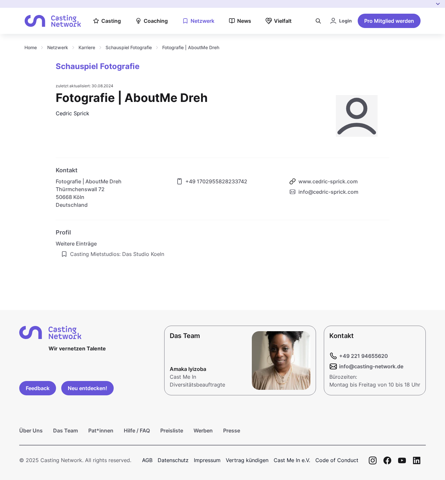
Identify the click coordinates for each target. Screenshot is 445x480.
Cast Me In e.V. (292, 460)
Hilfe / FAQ (137, 430)
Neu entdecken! (87, 388)
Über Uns (31, 430)
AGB (147, 460)
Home (30, 47)
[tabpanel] (222, 243)
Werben (203, 430)
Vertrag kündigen (247, 460)
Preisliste (171, 430)
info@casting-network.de (371, 366)
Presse (231, 430)
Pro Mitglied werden (389, 21)
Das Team (65, 430)
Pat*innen (100, 430)
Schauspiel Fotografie (129, 47)
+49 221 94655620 (363, 356)
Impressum (207, 460)
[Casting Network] (52, 21)
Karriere (87, 47)
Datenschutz (173, 460)
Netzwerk (57, 47)
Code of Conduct (336, 460)
